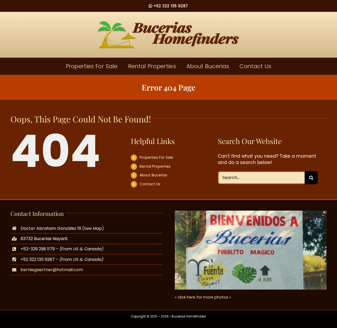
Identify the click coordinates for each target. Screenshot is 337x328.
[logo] (168, 23)
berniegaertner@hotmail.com (52, 270)
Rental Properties (155, 166)
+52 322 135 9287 (170, 6)
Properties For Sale (156, 157)
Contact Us (150, 184)
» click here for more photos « (203, 297)
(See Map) (93, 228)
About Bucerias (153, 175)
